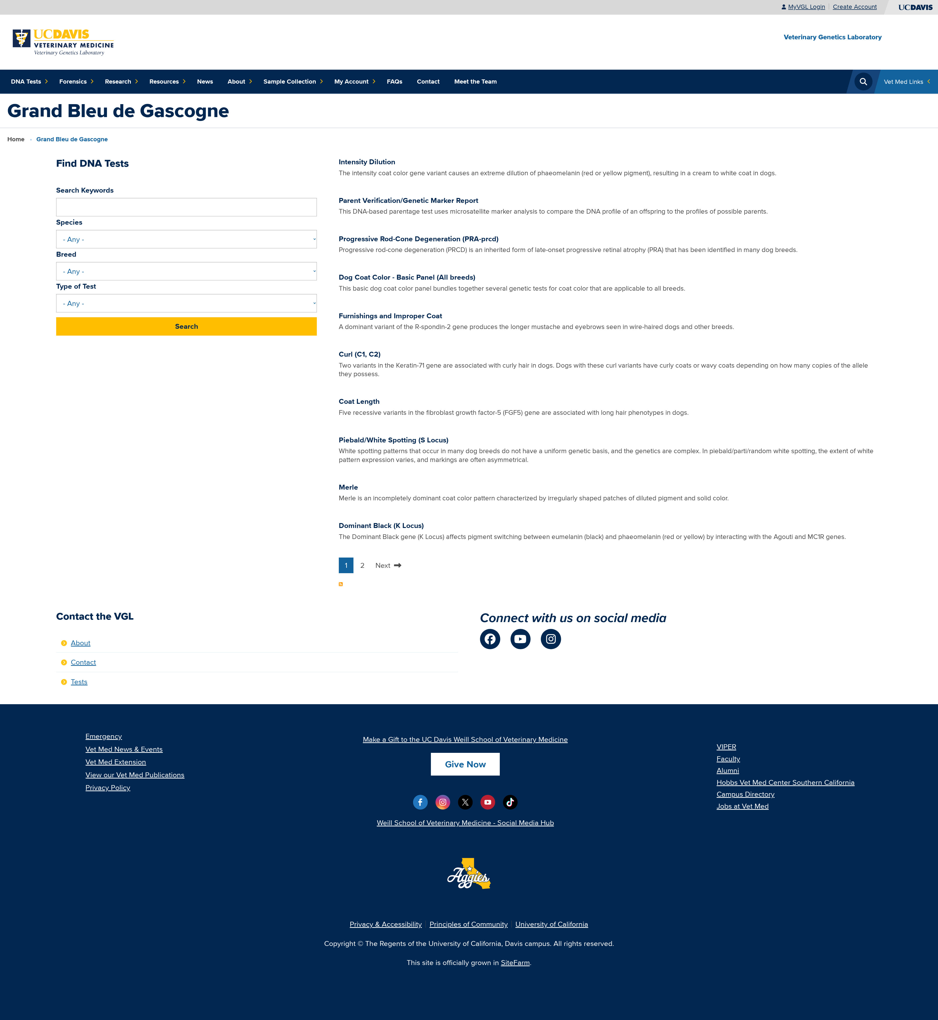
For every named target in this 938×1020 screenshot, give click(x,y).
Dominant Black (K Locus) (381, 525)
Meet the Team (475, 81)
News (205, 81)
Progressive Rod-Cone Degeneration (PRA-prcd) (419, 238)
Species (69, 222)
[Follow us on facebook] (490, 639)
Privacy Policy (107, 787)
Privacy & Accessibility (386, 924)
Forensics (73, 81)
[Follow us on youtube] (521, 639)
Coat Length (359, 401)
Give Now (465, 764)
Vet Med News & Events (124, 749)
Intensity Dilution (367, 161)
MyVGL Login (806, 6)
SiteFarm (515, 962)
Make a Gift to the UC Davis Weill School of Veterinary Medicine (465, 739)
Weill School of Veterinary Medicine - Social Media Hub (465, 822)
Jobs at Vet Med (743, 806)
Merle (348, 487)
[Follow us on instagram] (551, 639)
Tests (79, 681)
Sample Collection (290, 81)
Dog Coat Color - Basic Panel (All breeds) (407, 277)
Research (118, 81)
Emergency (103, 736)
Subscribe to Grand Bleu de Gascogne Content (341, 584)
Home (15, 139)
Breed (66, 254)
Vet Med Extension (115, 762)
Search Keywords (85, 190)
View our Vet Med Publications (134, 774)
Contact (428, 81)
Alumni (728, 770)
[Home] (64, 41)
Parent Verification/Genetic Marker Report (408, 200)
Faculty (728, 758)
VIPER (726, 746)
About (236, 81)
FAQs (394, 81)
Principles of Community (469, 924)
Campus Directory (746, 794)
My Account (351, 81)
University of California (551, 924)
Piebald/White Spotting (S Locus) (393, 440)
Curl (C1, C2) (360, 354)
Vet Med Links (903, 81)
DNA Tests (26, 81)
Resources (164, 81)
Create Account (855, 6)
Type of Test (76, 286)
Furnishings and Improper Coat (390, 315)
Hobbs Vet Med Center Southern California (786, 782)
